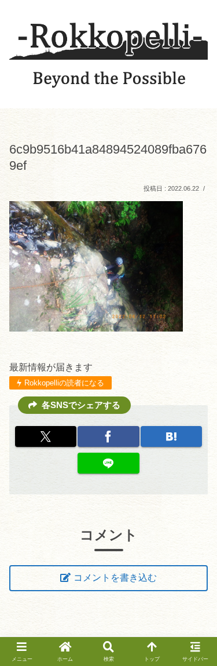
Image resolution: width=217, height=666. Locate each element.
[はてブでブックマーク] (171, 436)
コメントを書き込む (115, 578)
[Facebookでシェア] (108, 436)
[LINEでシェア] (108, 463)
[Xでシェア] (45, 436)
